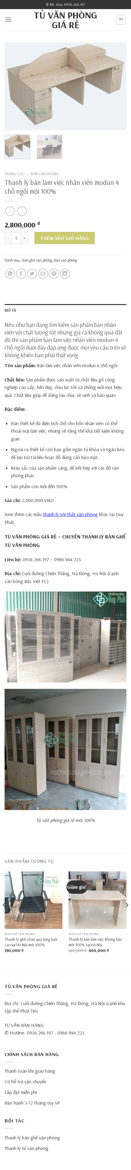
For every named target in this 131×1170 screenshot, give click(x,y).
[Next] (116, 86)
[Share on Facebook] (21, 274)
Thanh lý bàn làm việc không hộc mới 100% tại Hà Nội (95, 942)
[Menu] (8, 19)
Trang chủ (15, 173)
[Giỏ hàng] (121, 20)
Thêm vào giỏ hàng (65, 238)
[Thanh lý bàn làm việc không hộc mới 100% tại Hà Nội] (97, 900)
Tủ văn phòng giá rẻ (65, 19)
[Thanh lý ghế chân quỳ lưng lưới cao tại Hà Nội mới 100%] (33, 900)
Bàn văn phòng (45, 173)
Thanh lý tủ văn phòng (26, 1148)
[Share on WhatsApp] (10, 274)
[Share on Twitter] (32, 274)
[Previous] (14, 86)
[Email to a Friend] (43, 274)
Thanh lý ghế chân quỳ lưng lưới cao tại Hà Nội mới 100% (31, 942)
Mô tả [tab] (10, 310)
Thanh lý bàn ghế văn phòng (32, 1138)
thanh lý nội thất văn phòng (70, 514)
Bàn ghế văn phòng (37, 260)
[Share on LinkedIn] (65, 274)
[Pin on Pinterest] (54, 274)
